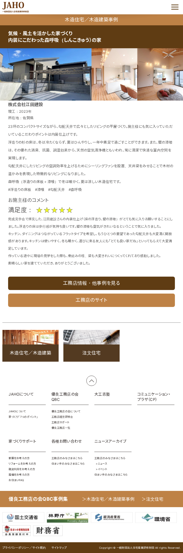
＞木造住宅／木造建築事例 (108, 499)
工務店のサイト (91, 300)
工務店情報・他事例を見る (91, 283)
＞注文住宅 (152, 499)
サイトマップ (59, 547)
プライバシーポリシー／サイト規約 (24, 547)
